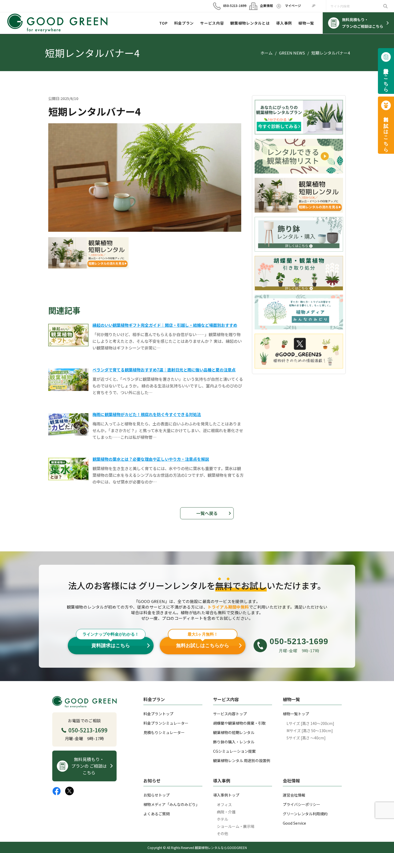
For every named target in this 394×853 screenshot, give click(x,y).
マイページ (293, 5)
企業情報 (264, 5)
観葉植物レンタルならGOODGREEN (221, 847)
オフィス (224, 804)
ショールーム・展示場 (235, 826)
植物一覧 (306, 23)
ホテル (222, 819)
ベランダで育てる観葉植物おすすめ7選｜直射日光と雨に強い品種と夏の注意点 (164, 369)
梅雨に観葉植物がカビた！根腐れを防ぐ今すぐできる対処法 (146, 414)
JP (313, 5)
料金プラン (184, 23)
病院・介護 (226, 811)
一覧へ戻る (207, 513)
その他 (222, 833)
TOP (163, 23)
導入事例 (284, 23)
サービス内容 (212, 23)
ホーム (267, 53)
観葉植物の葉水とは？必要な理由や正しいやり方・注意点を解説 (150, 459)
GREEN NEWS (292, 53)
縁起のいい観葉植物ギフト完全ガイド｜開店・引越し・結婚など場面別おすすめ (164, 325)
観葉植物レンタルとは (250, 23)
